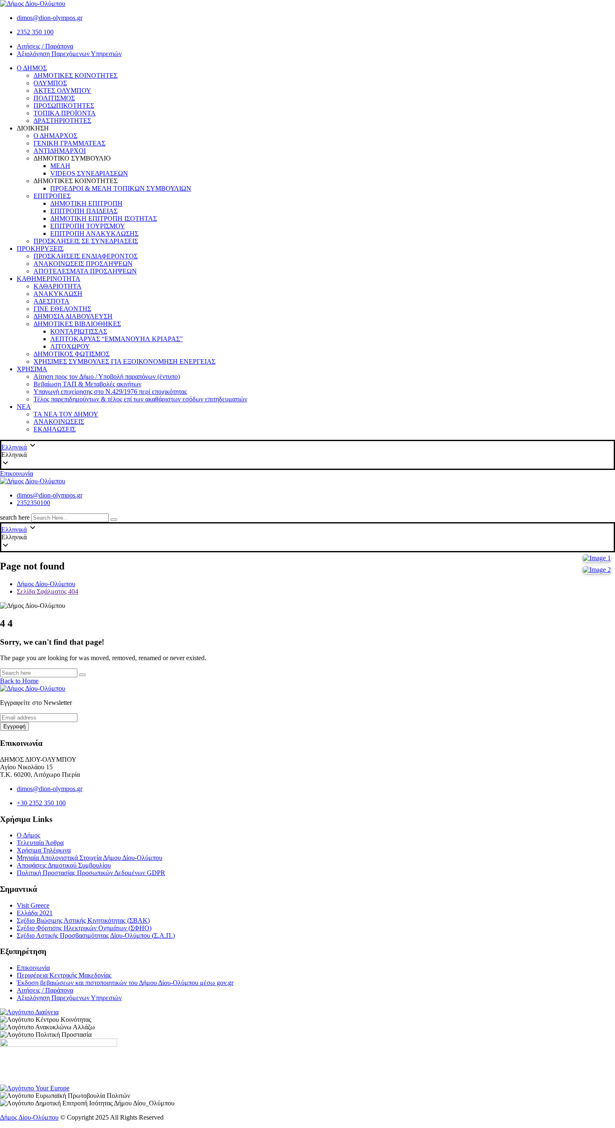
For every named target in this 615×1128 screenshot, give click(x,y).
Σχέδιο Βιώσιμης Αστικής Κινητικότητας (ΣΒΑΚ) (83, 920)
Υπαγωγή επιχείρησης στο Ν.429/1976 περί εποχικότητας (110, 391)
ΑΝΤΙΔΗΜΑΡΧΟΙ (59, 150)
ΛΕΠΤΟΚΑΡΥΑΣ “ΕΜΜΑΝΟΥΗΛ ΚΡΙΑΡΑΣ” (116, 338)
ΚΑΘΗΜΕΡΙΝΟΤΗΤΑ (48, 278)
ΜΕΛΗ (60, 165)
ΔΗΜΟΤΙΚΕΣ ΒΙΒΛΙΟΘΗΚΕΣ (77, 323)
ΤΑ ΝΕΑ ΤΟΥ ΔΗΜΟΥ (65, 414)
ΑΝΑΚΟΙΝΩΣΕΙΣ (58, 421)
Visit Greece (33, 905)
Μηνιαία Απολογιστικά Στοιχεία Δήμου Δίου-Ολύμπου (89, 857)
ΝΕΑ (24, 406)
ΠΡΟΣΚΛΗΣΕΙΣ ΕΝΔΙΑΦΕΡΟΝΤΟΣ (85, 256)
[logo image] (32, 481)
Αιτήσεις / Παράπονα (45, 46)
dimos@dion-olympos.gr (49, 17)
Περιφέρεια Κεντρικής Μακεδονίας (64, 975)
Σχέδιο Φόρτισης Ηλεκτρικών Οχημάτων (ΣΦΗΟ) (84, 927)
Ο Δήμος (28, 835)
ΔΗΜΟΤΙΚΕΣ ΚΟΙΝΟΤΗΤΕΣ (75, 75)
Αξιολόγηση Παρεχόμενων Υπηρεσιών (69, 53)
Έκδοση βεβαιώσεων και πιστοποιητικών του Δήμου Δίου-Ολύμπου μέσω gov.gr (125, 982)
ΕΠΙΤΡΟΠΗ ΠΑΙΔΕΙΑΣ (84, 210)
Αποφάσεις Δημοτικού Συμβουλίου (64, 865)
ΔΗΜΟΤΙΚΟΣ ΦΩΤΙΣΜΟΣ (71, 353)
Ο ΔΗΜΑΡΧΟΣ (55, 135)
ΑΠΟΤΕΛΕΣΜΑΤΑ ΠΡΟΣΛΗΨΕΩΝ (85, 271)
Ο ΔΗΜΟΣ (32, 67)
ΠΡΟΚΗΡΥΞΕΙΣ (40, 248)
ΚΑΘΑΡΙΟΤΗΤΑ (57, 286)
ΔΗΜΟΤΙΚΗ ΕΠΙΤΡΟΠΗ (86, 203)
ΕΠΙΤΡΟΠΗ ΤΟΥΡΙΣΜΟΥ (87, 226)
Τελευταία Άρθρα (40, 842)
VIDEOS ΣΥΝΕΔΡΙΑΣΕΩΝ (89, 173)
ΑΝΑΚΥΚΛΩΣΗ (57, 293)
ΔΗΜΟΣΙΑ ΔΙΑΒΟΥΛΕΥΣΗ (73, 316)
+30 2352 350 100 (41, 802)
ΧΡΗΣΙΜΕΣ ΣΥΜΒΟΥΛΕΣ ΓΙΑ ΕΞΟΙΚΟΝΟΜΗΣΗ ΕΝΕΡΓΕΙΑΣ (124, 361)
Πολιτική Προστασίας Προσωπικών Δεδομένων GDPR (91, 872)
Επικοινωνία (16, 473)
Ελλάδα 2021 (35, 912)
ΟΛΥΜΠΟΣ (50, 83)
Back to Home (19, 680)
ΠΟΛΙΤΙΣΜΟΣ (54, 98)
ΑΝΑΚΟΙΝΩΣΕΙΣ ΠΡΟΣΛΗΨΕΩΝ (83, 263)
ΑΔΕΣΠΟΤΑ (51, 301)
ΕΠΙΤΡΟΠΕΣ (52, 195)
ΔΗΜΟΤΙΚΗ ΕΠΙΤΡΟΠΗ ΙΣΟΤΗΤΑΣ (103, 218)
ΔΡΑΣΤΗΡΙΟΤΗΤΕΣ (62, 120)
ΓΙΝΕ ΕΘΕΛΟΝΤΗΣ (62, 308)
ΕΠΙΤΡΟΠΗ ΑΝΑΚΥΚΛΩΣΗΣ (94, 233)
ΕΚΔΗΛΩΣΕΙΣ (54, 429)
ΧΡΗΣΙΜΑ (32, 369)
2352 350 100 (35, 32)
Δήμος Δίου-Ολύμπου (29, 1117)
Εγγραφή (14, 726)
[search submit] (113, 519)
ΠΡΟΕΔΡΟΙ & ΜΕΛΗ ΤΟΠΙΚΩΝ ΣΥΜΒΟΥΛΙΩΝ (120, 188)
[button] (307, 455)
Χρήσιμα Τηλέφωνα (44, 850)
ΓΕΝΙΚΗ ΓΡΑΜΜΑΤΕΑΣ (69, 143)
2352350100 (33, 502)
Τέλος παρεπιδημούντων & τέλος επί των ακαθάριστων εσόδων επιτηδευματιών (140, 399)
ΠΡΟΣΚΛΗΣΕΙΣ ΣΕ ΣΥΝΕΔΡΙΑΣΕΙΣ (85, 241)
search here (15, 517)
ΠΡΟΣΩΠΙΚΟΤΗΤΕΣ (63, 105)
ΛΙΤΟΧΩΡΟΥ (70, 346)
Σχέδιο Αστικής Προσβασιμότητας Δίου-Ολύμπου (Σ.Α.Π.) (96, 935)
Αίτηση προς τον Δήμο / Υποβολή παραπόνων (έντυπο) (106, 376)
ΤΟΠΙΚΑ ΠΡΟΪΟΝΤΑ (64, 113)
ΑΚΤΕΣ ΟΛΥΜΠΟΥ (62, 90)
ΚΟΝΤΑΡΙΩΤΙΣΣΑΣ (78, 331)
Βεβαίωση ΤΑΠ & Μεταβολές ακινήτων (87, 384)
